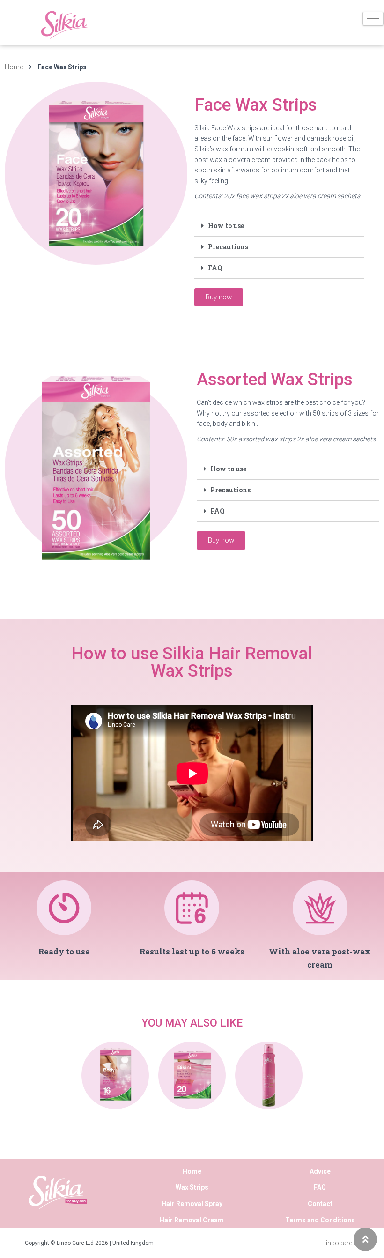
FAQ (215, 267)
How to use (226, 225)
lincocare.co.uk (347, 1243)
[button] (218, 297)
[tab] (279, 226)
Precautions (228, 246)
